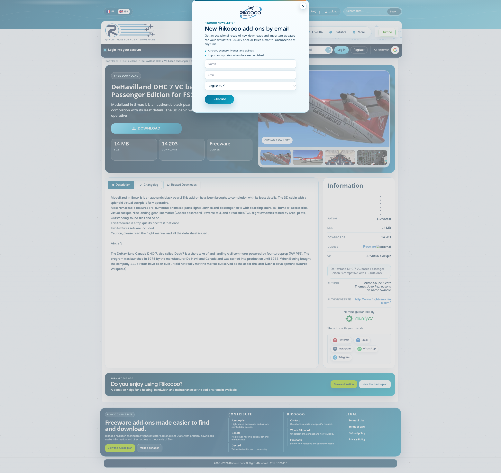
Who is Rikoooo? (312, 432)
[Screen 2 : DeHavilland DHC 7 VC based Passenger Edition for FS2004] (308, 157)
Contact (311, 422)
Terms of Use (356, 420)
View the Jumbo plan (375, 384)
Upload (333, 11)
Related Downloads (184, 184)
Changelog (151, 184)
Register (359, 50)
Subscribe (219, 99)
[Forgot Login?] (328, 50)
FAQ (313, 11)
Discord (250, 447)
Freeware (220, 144)
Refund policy (357, 433)
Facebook (312, 442)
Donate (250, 436)
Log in (341, 50)
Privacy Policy (357, 439)
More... (362, 32)
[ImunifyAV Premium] (359, 318)
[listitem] (341, 340)
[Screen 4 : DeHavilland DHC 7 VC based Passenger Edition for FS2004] (372, 157)
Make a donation (344, 384)
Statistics (340, 32)
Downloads (111, 61)
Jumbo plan (250, 423)
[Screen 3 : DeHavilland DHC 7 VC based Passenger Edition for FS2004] (340, 157)
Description (123, 184)
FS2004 (317, 32)
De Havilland (130, 61)
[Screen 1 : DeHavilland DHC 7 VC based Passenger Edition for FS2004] (323, 109)
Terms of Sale (357, 426)
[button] (395, 50)
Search (394, 11)
